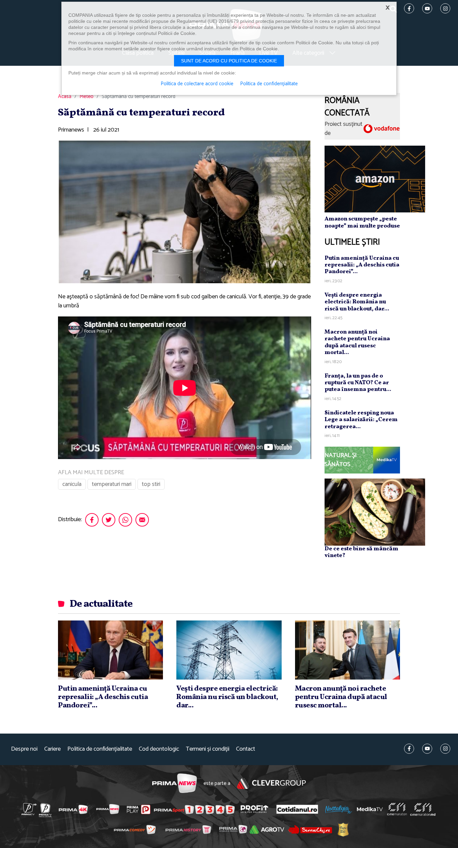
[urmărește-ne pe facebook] (409, 749)
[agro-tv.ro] (267, 829)
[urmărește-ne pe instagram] (445, 749)
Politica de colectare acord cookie (197, 84)
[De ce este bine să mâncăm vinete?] (375, 512)
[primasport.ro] (194, 809)
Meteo (86, 96)
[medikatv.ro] (369, 809)
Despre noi (24, 749)
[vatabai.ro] (343, 829)
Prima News (174, 783)
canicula (71, 484)
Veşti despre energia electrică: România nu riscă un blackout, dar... (357, 302)
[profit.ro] (254, 809)
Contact (245, 749)
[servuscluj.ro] (310, 829)
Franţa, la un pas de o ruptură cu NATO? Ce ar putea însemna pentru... (358, 383)
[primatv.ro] (29, 809)
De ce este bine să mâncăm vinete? (361, 552)
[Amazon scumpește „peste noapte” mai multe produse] (375, 179)
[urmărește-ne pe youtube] (427, 749)
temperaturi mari (111, 484)
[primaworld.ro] (233, 829)
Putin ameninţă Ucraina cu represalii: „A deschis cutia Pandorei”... (362, 265)
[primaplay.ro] (138, 809)
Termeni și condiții (207, 749)
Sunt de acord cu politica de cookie (229, 60)
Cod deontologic (159, 749)
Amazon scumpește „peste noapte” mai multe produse (362, 222)
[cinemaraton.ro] (397, 809)
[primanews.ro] (108, 809)
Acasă (64, 96)
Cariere (52, 749)
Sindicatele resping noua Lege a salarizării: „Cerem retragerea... (361, 420)
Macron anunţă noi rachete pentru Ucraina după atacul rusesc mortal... (357, 342)
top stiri (151, 484)
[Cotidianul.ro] (297, 809)
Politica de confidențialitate (99, 749)
